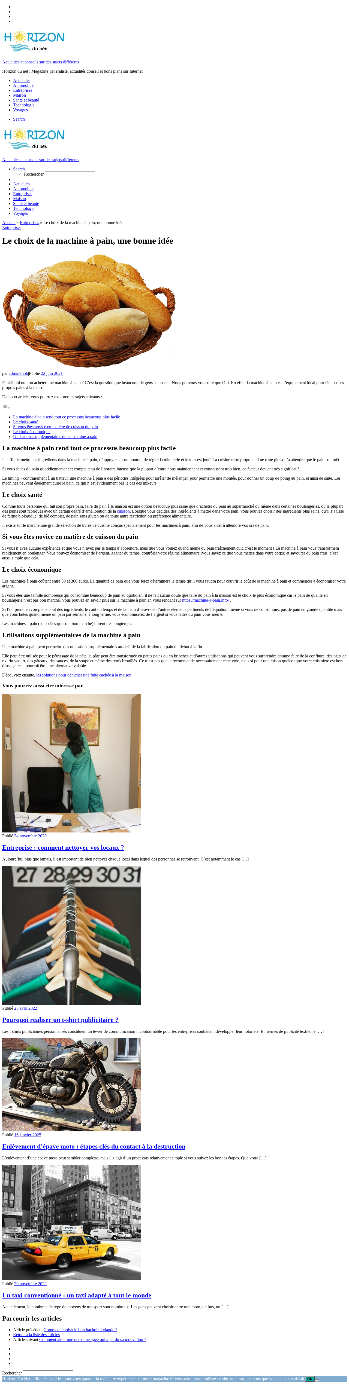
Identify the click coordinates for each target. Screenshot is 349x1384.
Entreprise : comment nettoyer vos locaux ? (63, 847)
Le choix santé (25, 422)
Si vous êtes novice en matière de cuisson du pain (55, 426)
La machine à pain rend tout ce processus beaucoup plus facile (66, 417)
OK (309, 1379)
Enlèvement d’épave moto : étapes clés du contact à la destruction (93, 1146)
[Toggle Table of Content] (6, 407)
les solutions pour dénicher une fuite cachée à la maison (83, 675)
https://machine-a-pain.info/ (205, 600)
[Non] (317, 1380)
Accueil (9, 222)
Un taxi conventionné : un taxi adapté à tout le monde (76, 1295)
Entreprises (29, 222)
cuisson (123, 511)
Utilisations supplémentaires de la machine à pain (55, 436)
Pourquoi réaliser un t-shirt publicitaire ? (60, 1019)
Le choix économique (31, 431)
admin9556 (18, 373)
